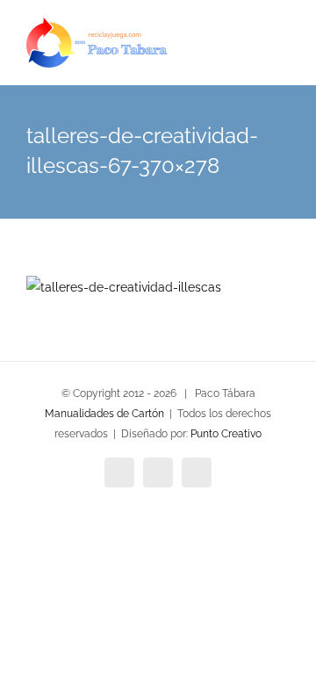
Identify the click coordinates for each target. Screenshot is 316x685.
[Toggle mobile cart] (251, 53)
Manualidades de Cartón (104, 413)
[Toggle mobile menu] (283, 53)
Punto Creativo (226, 434)
